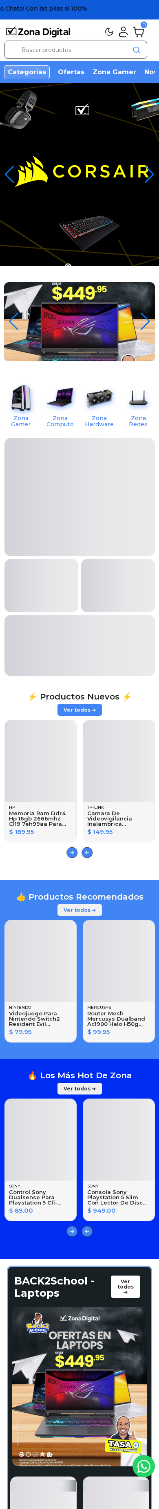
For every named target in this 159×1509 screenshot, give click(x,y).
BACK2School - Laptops (54, 1287)
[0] (138, 31)
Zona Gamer (114, 72)
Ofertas (71, 72)
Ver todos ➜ (80, 710)
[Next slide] (71, 852)
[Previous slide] (87, 852)
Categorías (27, 72)
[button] (149, 174)
